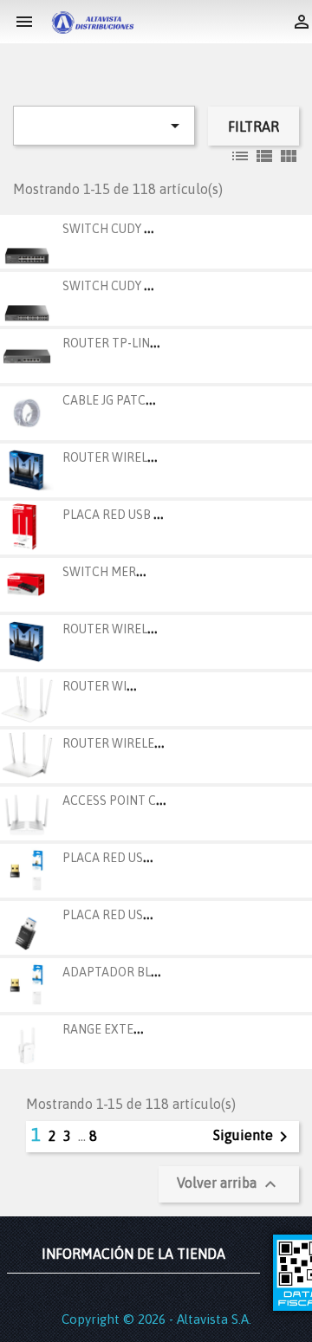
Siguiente (253, 1136)
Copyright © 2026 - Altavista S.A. (156, 1319)
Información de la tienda (133, 1253)
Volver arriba (229, 1184)
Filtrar (253, 126)
